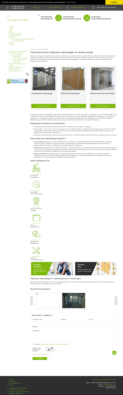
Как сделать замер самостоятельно (23, 39)
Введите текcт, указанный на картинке (37, 349)
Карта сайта (101, 379)
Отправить (40, 358)
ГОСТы (11, 32)
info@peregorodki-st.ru (78, 7)
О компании (12, 381)
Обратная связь (111, 379)
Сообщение (36, 330)
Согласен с (52, 344)
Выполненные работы (15, 33)
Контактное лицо (38, 319)
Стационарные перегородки (41, 93)
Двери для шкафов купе (16, 67)
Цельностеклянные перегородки (102, 93)
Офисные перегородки (16, 53)
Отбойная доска (14, 69)
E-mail (91, 319)
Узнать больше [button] (71, 2)
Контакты (12, 44)
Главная (11, 26)
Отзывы (11, 42)
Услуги (11, 28)
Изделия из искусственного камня (19, 391)
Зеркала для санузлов (15, 70)
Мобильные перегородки (70, 93)
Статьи (11, 385)
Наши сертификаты (18, 41)
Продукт (35, 326)
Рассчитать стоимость (43, 106)
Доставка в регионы (15, 35)
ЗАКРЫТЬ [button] (114, 2)
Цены (11, 30)
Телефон (63, 319)
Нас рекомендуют (14, 383)
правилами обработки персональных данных (55, 344)
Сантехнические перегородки (18, 51)
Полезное (12, 37)
